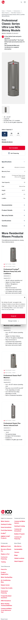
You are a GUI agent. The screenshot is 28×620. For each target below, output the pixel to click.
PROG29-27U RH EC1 (7, 142)
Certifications (6, 220)
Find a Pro (4, 569)
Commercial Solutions (19, 518)
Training (3, 562)
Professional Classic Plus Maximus (12, 376)
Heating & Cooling (6, 524)
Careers (16, 552)
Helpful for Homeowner (6, 518)
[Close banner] (24, 297)
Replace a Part (5, 554)
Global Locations (19, 558)
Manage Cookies (12, 321)
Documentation (7, 205)
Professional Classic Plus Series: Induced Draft (12, 424)
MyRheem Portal (6, 546)
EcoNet (3, 533)
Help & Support (18, 561)
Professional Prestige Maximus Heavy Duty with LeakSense (12, 271)
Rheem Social (4, 619)
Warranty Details (7, 215)
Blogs (16, 555)
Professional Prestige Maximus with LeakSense (12, 324)
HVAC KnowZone (6, 600)
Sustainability (18, 549)
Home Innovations (6, 527)
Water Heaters (5, 521)
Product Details (7, 210)
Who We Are (17, 546)
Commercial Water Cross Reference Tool (6, 610)
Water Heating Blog (6, 577)
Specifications (6, 162)
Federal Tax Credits (6, 588)
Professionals (4, 543)
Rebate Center (5, 585)
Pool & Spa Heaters (6, 530)
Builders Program (19, 534)
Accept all (13, 316)
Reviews (4, 226)
